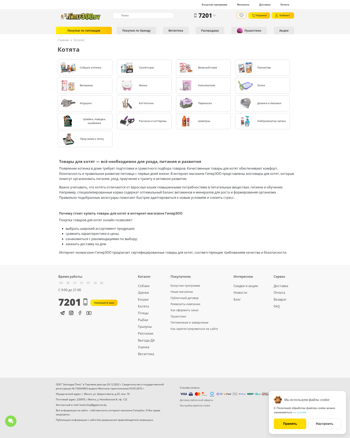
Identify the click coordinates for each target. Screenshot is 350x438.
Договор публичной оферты (196, 400)
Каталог (79, 40)
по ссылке (299, 412)
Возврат (280, 299)
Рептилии (145, 333)
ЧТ (81, 283)
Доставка (265, 4)
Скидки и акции (246, 286)
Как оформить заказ (184, 310)
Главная (63, 40)
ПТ (88, 283)
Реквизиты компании (185, 304)
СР (74, 283)
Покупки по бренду (136, 30)
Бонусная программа (214, 4)
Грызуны (145, 326)
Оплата (284, 4)
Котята (143, 306)
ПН (61, 283)
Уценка (143, 347)
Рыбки (143, 320)
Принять (290, 423)
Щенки (143, 292)
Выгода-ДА (146, 340)
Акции (284, 30)
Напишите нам (104, 302)
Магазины (243, 4)
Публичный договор (185, 298)
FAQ (277, 306)
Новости (240, 292)
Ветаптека (176, 30)
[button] (62, 313)
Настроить (324, 423)
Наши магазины (182, 292)
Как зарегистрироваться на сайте (194, 329)
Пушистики (252, 30)
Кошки (143, 299)
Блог (237, 299)
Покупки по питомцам (83, 30)
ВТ (68, 283)
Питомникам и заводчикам (189, 322)
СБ (95, 283)
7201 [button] (205, 15)
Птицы (143, 313)
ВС (102, 283)
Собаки (143, 286)
